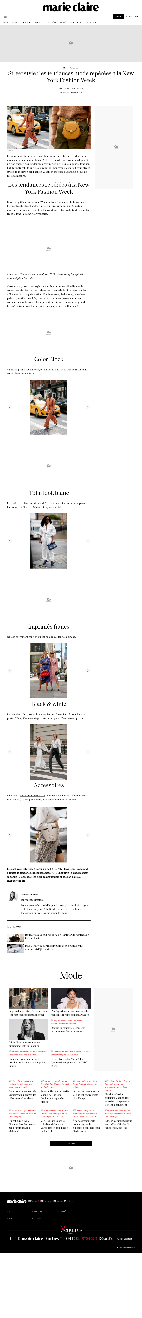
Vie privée (62, 1211)
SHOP (118, 16)
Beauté (16, 22)
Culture (27, 22)
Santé (63, 22)
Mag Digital (76, 22)
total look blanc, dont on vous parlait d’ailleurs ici (48, 306)
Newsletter (132, 16)
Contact (36, 1218)
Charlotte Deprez (73, 88)
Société (52, 22)
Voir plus (71, 1143)
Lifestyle (40, 22)
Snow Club (91, 22)
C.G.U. (10, 1211)
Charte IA (37, 1211)
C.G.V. (9, 1218)
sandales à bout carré (32, 795)
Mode (6, 22)
